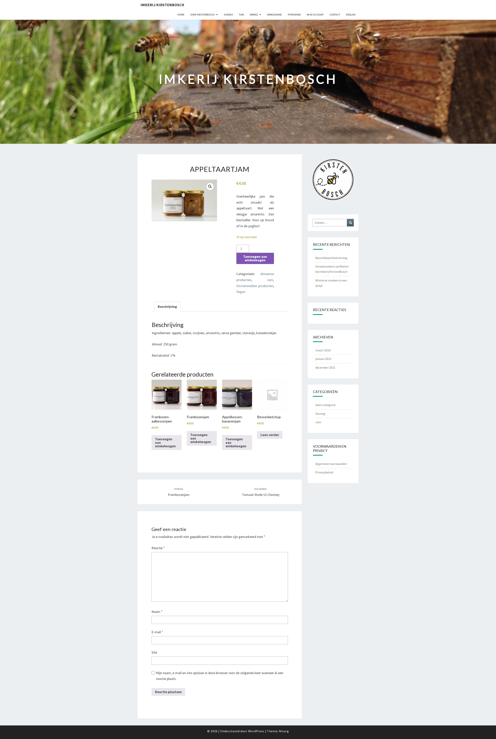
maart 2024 (323, 350)
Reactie (158, 548)
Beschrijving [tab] (167, 306)
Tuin (241, 14)
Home (181, 14)
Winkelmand (274, 14)
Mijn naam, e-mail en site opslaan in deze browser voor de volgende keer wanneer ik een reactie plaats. (219, 676)
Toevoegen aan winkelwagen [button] (165, 442)
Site (154, 652)
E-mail (157, 632)
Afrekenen (294, 14)
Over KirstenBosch (202, 14)
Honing (320, 414)
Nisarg (284, 731)
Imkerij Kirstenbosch (162, 4)
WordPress (256, 731)
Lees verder (270, 435)
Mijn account (315, 14)
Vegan (240, 291)
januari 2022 (323, 359)
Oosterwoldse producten (254, 286)
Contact (335, 14)
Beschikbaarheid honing (331, 258)
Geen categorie (325, 405)
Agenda (228, 14)
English (351, 14)
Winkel (254, 14)
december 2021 (325, 367)
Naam (157, 611)
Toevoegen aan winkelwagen (255, 258)
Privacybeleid (324, 472)
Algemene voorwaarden (331, 464)
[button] (210, 186)
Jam (270, 280)
